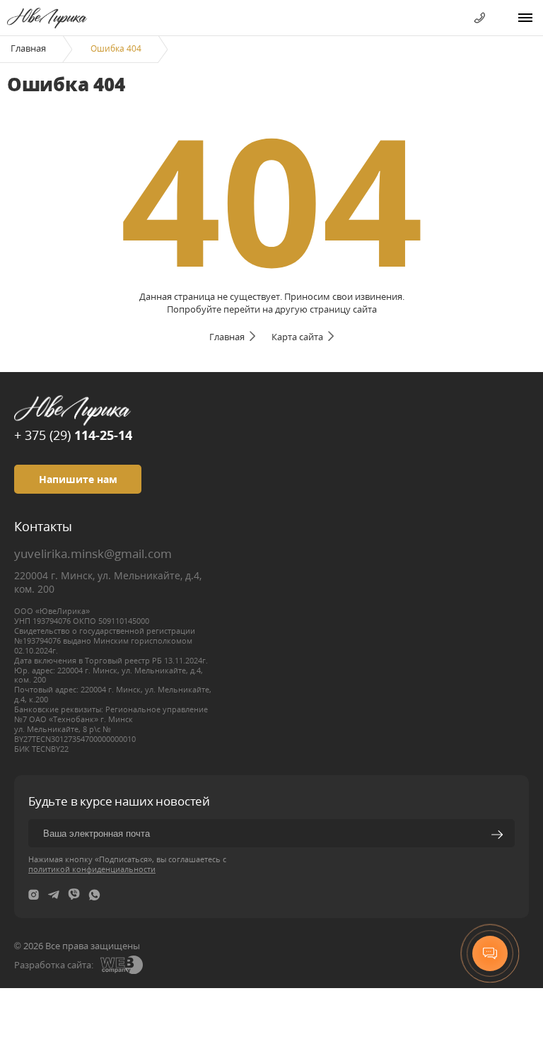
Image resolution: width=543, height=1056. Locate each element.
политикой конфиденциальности (92, 869)
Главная (28, 48)
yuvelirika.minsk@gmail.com (93, 553)
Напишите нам (78, 479)
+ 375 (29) (73, 435)
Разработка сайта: (53, 964)
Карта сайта (297, 336)
